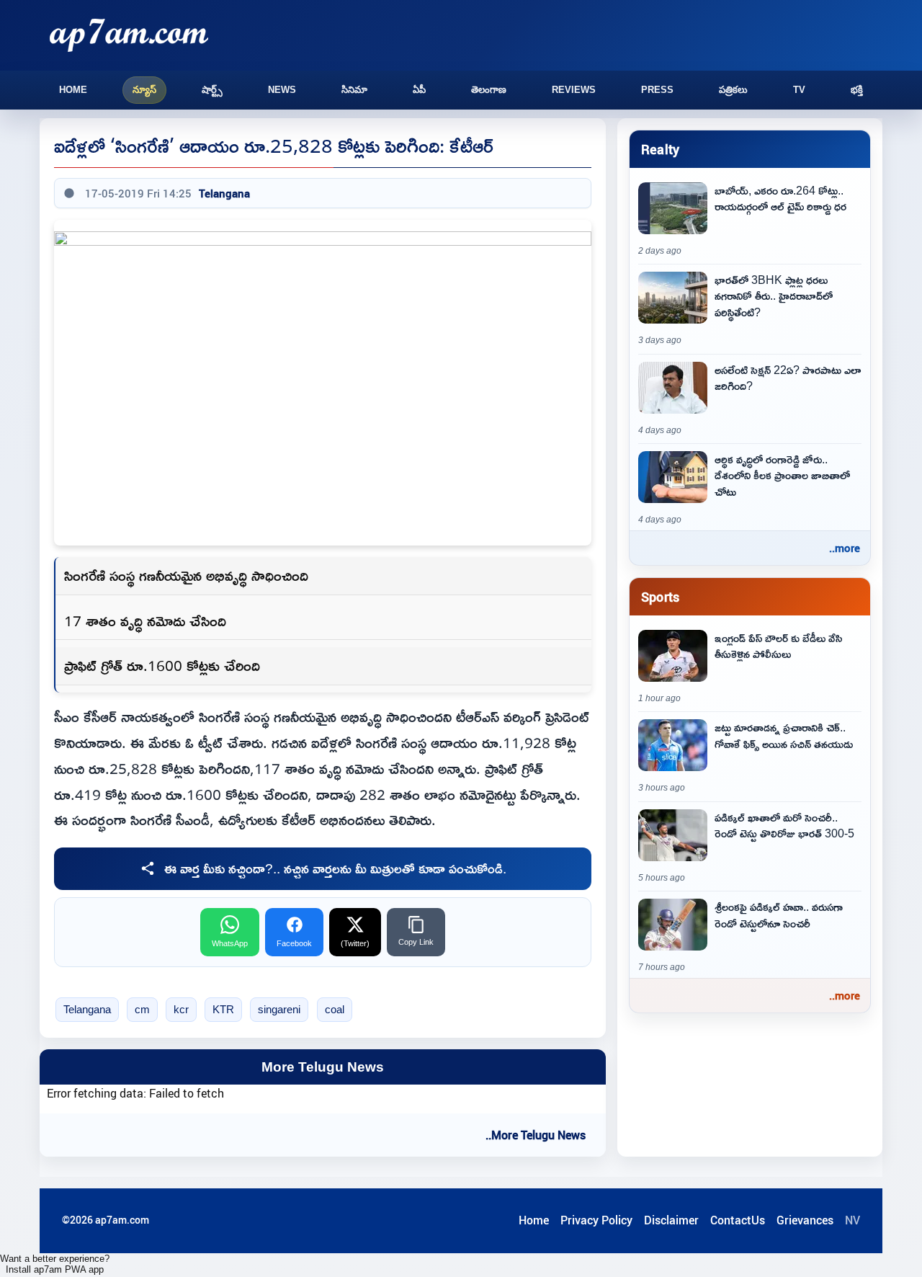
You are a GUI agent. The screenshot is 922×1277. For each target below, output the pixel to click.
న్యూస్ (144, 89)
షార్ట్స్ (212, 89)
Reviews (574, 89)
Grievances (804, 1220)
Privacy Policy (596, 1220)
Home (73, 89)
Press (657, 89)
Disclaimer (671, 1220)
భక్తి (857, 89)
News (282, 89)
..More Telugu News (535, 1135)
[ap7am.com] (129, 35)
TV (799, 89)
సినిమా (354, 89)
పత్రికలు (733, 89)
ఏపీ (419, 89)
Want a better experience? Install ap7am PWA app (54, 1264)
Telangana (224, 193)
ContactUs (737, 1220)
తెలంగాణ (488, 89)
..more (844, 547)
